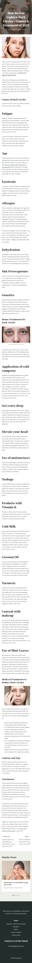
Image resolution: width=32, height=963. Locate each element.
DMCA (16, 929)
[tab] (14, 895)
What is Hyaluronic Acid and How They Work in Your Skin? (24, 840)
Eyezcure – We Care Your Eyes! (16, 924)
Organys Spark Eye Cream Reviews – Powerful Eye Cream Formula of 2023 (8, 841)
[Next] (27, 877)
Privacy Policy (16, 935)
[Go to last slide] (4, 877)
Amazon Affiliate (16, 932)
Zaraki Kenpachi (12, 29)
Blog (16, 10)
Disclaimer (16, 927)
